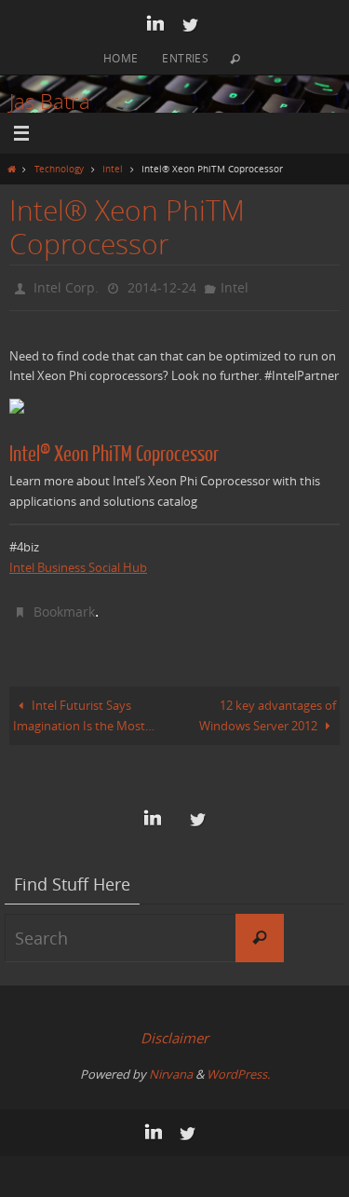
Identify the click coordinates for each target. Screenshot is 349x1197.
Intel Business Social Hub (78, 564)
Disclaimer (174, 1030)
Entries (185, 57)
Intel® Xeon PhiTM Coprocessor (114, 450)
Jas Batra (49, 101)
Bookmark (64, 606)
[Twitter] (190, 24)
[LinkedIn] (155, 24)
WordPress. (238, 1066)
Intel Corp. (66, 285)
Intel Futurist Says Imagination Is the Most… (83, 708)
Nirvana (171, 1066)
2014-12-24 (162, 285)
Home (121, 57)
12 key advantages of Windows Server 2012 (268, 708)
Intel (112, 168)
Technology (59, 168)
